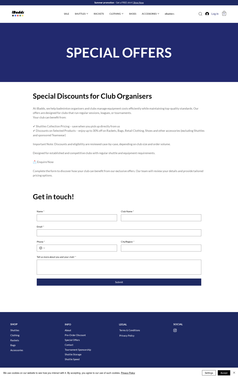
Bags (13, 345)
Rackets (14, 340)
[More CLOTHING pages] (122, 13)
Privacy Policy (126, 335)
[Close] (234, 372)
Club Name (127, 211)
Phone (41, 241)
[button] (224, 13)
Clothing (14, 335)
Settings (209, 372)
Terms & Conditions (129, 330)
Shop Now (138, 2)
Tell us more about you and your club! (56, 257)
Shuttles (14, 330)
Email (40, 226)
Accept (224, 372)
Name (40, 211)
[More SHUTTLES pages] (87, 13)
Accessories (16, 350)
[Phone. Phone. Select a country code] (42, 248)
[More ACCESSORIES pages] (158, 13)
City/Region (127, 241)
